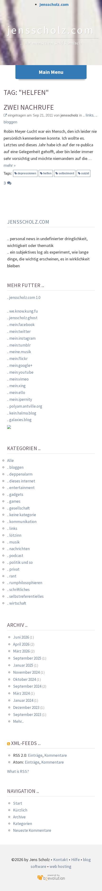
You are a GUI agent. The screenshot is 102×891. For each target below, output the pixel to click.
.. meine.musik (19, 351)
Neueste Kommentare (32, 830)
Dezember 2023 (26, 707)
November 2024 (26, 672)
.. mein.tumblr (19, 345)
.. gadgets (15, 494)
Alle (10, 460)
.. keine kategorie (21, 514)
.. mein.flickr (17, 358)
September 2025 (27, 658)
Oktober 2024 (24, 679)
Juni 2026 (21, 637)
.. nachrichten (18, 548)
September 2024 (27, 686)
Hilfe (75, 859)
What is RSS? (18, 771)
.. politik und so (20, 562)
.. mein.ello (16, 392)
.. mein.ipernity (19, 399)
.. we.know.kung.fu (22, 311)
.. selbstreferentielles (25, 596)
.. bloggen (15, 467)
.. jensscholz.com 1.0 (23, 297)
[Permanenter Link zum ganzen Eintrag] (5, 115)
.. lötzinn (14, 535)
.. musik (13, 542)
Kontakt (60, 859)
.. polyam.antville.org (24, 406)
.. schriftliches (18, 589)
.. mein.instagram (21, 338)
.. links (88, 115)
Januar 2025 (23, 665)
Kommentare (55, 755)
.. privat (13, 569)
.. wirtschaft (16, 603)
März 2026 (21, 651)
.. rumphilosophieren (24, 582)
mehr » (10, 165)
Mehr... (18, 721)
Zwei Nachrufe (29, 107)
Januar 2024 (23, 700)
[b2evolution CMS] (51, 877)
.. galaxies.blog (19, 419)
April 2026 (21, 644)
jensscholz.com (54, 4)
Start (17, 803)
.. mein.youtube (20, 372)
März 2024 (21, 693)
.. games (13, 501)
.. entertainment (21, 487)
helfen (47, 173)
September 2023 (27, 714)
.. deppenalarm (19, 474)
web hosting (60, 866)
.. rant (11, 576)
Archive (19, 817)
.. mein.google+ (19, 365)
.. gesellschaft (18, 508)
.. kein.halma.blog (21, 413)
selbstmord (66, 173)
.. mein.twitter (19, 331)
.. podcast (15, 555)
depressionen (27, 173)
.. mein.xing (16, 385)
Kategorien (22, 823)
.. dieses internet (21, 481)
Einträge (35, 755)
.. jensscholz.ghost (22, 317)
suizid (85, 173)
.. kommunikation (22, 521)
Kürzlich (20, 810)
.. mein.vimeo (18, 379)
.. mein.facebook (21, 324)
